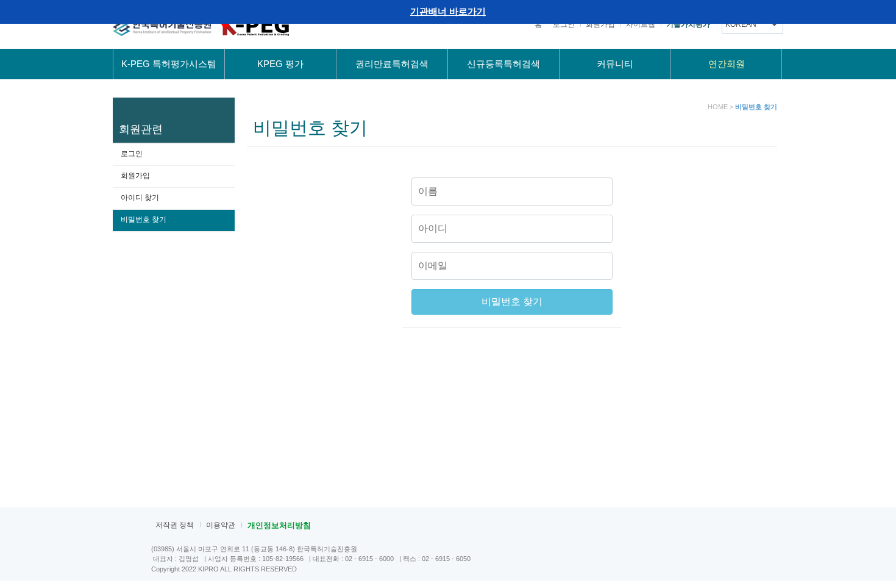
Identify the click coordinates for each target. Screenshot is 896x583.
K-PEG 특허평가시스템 (168, 64)
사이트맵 (640, 24)
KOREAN (740, 24)
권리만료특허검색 (391, 64)
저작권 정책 (174, 525)
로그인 (564, 24)
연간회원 (726, 64)
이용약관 (220, 525)
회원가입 (600, 24)
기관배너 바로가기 (448, 11)
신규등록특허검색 (503, 64)
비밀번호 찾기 (143, 219)
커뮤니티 (615, 64)
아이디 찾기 (140, 197)
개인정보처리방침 (279, 525)
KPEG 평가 (280, 64)
